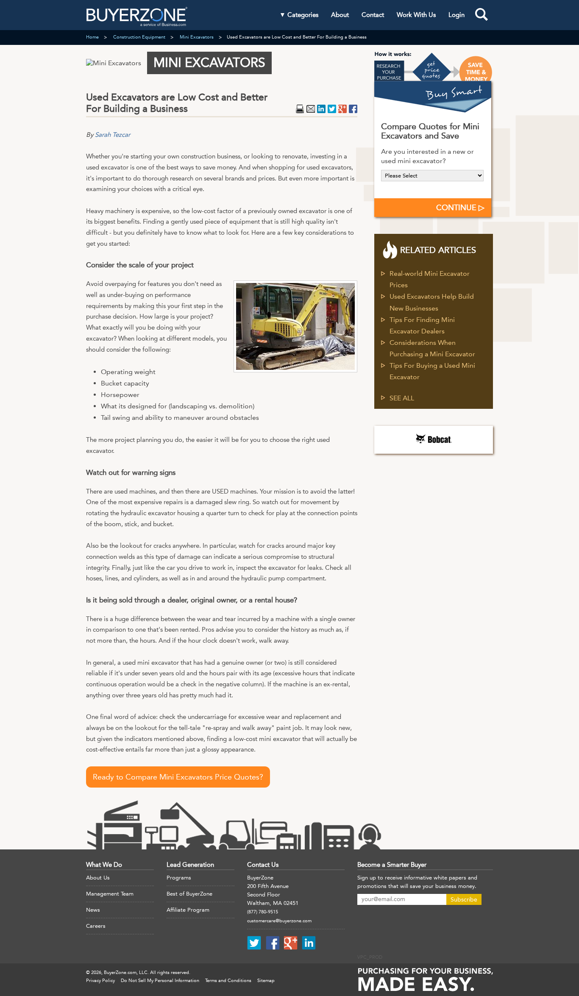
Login (456, 15)
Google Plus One (342, 109)
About (340, 15)
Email (310, 109)
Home (92, 37)
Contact (373, 15)
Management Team (110, 894)
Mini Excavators (197, 37)
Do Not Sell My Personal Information (160, 980)
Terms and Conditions (228, 980)
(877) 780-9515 (262, 912)
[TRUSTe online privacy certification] (386, 935)
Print (300, 109)
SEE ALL (402, 398)
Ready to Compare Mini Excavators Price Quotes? (178, 777)
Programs (179, 877)
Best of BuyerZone (189, 894)
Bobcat (433, 438)
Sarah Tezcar (112, 135)
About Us (98, 877)
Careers (96, 926)
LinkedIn (321, 109)
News (93, 910)
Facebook (353, 109)
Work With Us (416, 15)
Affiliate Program (188, 910)
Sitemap (266, 980)
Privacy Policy (100, 980)
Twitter (332, 109)
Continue (457, 207)
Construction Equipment (139, 37)
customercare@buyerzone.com (279, 921)
